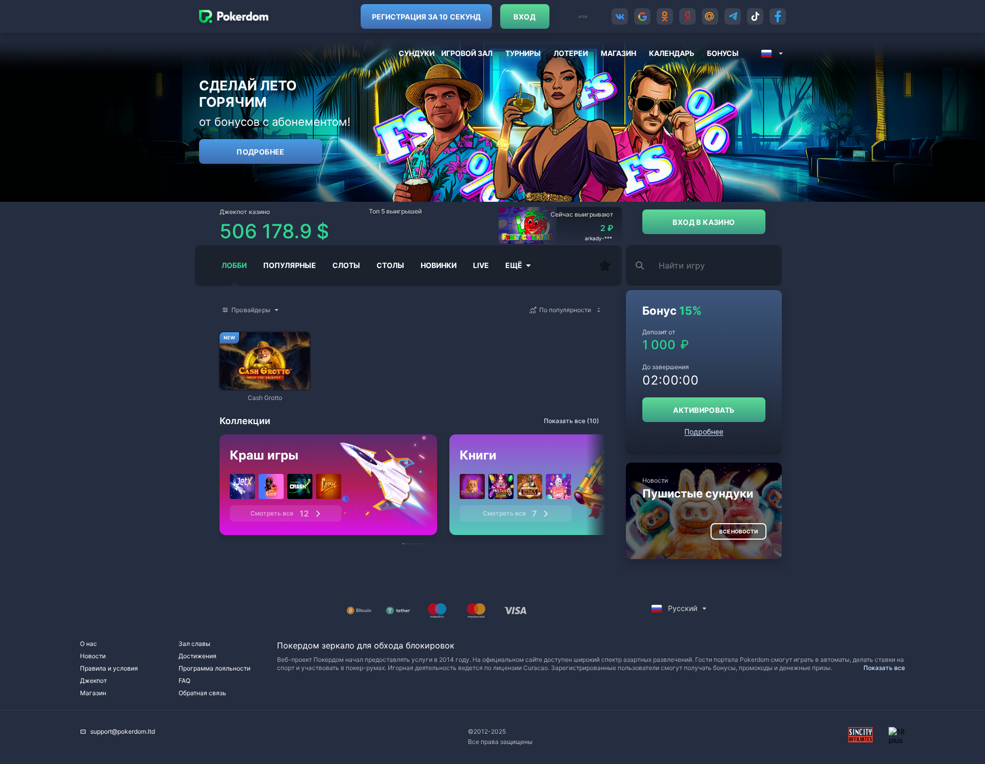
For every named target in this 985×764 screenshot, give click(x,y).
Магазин (618, 53)
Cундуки (417, 53)
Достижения (197, 656)
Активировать (703, 410)
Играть (264, 384)
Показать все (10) (571, 421)
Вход (525, 16)
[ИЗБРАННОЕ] (605, 265)
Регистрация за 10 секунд (426, 16)
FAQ (184, 680)
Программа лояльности (214, 668)
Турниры (523, 53)
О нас (88, 643)
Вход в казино (704, 222)
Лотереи (571, 53)
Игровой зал (467, 53)
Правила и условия (109, 668)
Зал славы (194, 643)
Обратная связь (202, 693)
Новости (93, 656)
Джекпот (93, 680)
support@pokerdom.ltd (122, 731)
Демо (236, 333)
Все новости (738, 531)
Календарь (671, 53)
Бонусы (723, 53)
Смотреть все (279, 513)
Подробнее (261, 151)
